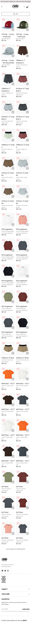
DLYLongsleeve (7, 229)
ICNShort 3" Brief (8, 358)
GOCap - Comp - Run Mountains (8, 61)
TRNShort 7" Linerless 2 (20, 61)
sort (17, 14)
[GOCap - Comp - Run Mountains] (8, 51)
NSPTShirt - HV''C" (8, 384)
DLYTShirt (5, 487)
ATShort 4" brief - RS (8, 202)
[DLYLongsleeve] (8, 220)
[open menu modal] (2, 6)
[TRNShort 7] (23, 51)
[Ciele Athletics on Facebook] (3, 571)
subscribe (25, 609)
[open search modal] (24, 6)
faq (29, 1)
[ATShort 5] (8, 163)
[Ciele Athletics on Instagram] (8, 571)
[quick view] (13, 29)
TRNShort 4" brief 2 (8, 146)
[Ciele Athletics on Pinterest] (5, 571)
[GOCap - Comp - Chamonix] (8, 25)
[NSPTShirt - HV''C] (8, 374)
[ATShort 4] (8, 191)
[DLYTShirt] (8, 477)
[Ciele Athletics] (15, 6)
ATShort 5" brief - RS (8, 174)
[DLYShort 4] (23, 79)
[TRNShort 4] (8, 135)
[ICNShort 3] (8, 348)
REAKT (25, 620)
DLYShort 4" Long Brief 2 (22, 89)
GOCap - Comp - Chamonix (8, 35)
